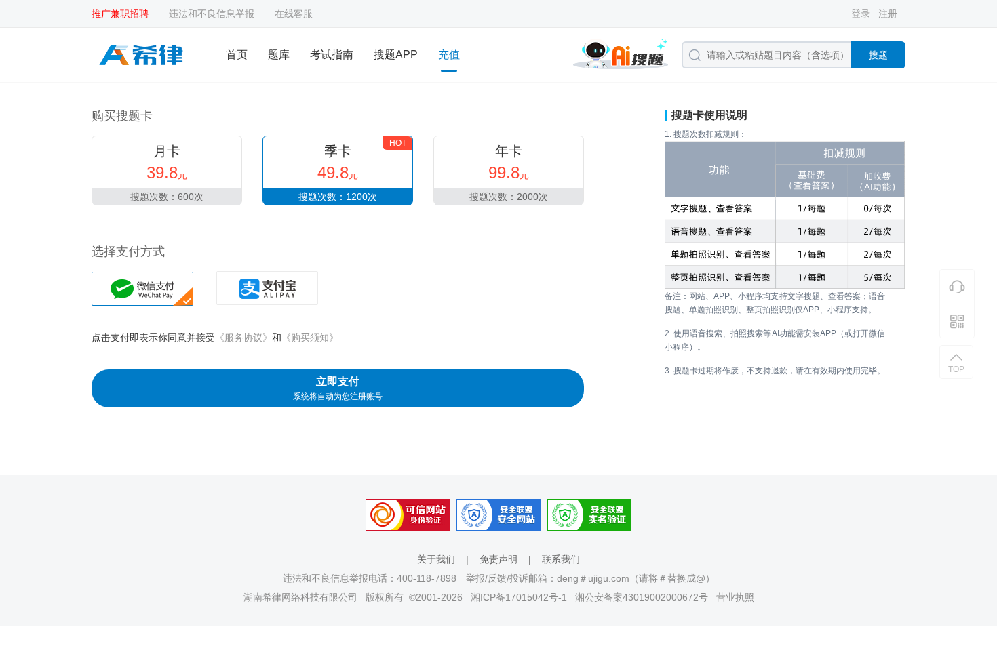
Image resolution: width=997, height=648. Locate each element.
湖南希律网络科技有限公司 (300, 597)
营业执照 (735, 597)
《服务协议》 (243, 337)
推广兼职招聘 (120, 13)
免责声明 (498, 559)
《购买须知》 (309, 337)
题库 (279, 54)
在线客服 (294, 13)
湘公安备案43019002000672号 (641, 597)
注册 (887, 13)
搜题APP (396, 54)
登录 (860, 13)
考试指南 (331, 54)
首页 (237, 54)
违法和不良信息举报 (211, 13)
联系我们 (561, 559)
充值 (449, 54)
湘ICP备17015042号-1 (519, 597)
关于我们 (436, 559)
